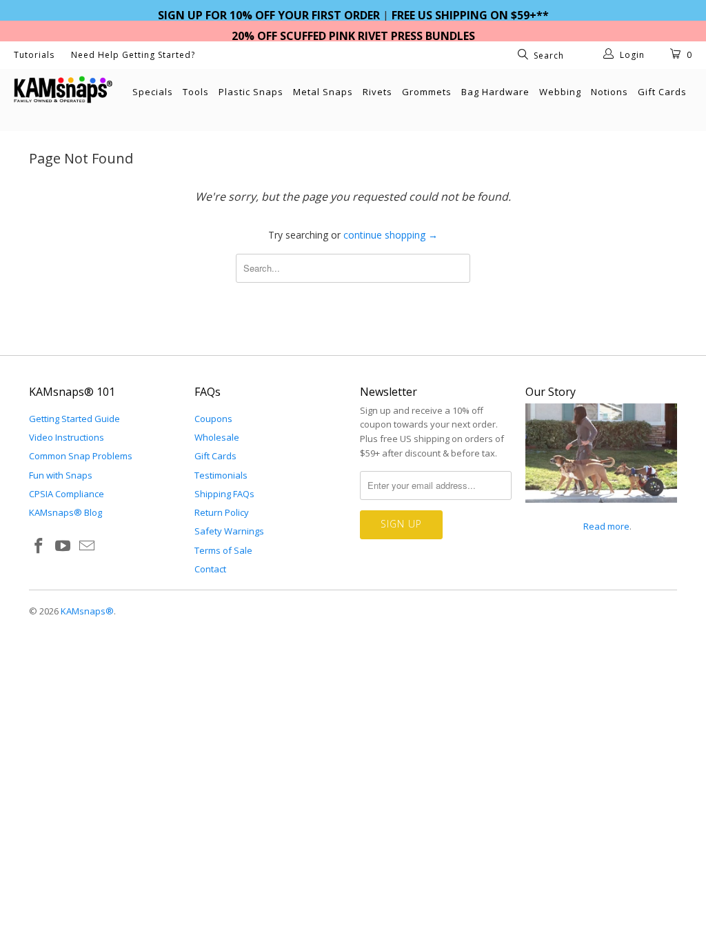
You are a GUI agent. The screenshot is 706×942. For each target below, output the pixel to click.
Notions (609, 92)
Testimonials (221, 475)
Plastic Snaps (251, 92)
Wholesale (216, 437)
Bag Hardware (495, 92)
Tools (196, 92)
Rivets (377, 92)
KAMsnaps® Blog (65, 512)
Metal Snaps (323, 92)
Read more (600, 526)
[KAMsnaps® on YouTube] (63, 546)
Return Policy (221, 512)
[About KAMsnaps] (601, 510)
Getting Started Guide (74, 418)
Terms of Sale (223, 550)
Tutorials (34, 55)
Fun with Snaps (60, 475)
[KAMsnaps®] (63, 89)
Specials (152, 92)
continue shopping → (390, 234)
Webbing (560, 92)
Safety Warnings (229, 531)
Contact (210, 569)
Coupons (213, 418)
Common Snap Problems (80, 456)
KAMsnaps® (87, 611)
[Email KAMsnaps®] (87, 546)
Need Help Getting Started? (133, 55)
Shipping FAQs (224, 494)
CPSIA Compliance (66, 494)
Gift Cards (662, 92)
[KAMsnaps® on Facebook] (39, 546)
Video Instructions (66, 437)
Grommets (427, 92)
